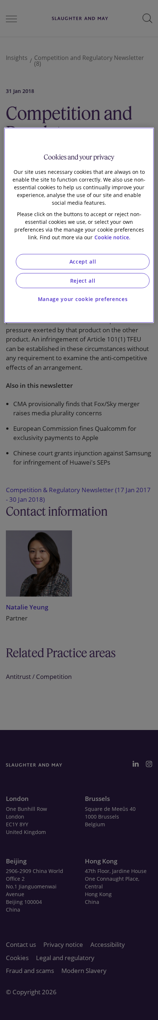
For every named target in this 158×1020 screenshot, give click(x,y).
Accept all (82, 261)
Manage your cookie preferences (83, 299)
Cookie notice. (112, 237)
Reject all (83, 280)
